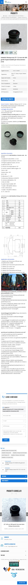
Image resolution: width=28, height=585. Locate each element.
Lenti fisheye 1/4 (5, 455)
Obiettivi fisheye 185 (6, 453)
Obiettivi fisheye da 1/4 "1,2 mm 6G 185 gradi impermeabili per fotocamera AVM (13, 410)
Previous (1, 514)
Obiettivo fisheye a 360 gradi (17, 455)
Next (27, 514)
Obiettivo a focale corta (7, 457)
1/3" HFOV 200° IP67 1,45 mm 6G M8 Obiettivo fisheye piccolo (16, 525)
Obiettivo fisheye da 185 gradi (20, 453)
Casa (5, 16)
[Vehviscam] (7, 2)
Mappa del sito (23, 559)
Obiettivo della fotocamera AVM (9, 450)
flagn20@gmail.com (12, 546)
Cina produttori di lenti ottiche (16, 16)
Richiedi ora (22, 583)
